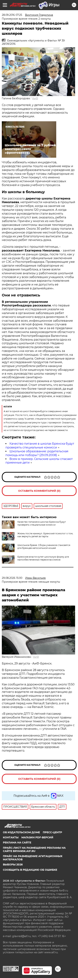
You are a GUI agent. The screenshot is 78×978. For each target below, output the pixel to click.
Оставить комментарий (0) (39, 490)
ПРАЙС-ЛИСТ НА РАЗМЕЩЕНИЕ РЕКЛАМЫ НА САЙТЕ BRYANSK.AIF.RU (34, 849)
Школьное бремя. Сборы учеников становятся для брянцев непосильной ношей (43, 546)
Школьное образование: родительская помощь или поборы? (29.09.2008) (36, 453)
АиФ (35, 98)
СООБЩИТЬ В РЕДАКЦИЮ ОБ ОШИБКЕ (30, 869)
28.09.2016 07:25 (12, 15)
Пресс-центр (52, 832)
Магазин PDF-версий (37, 837)
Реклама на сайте (17, 842)
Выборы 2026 (13, 864)
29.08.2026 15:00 (12, 578)
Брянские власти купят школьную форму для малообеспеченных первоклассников (43, 558)
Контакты (11, 837)
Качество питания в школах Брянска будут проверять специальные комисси (39, 445)
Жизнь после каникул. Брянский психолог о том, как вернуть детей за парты (45, 535)
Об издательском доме (21, 832)
